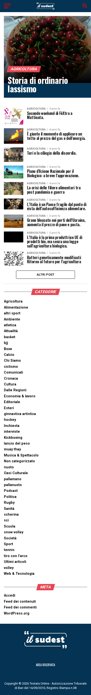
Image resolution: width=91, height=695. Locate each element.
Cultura (10, 384)
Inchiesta (11, 426)
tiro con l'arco (15, 556)
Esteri (9, 408)
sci (6, 520)
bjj (6, 343)
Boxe (8, 349)
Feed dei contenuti (20, 601)
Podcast (11, 491)
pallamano (12, 479)
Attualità (11, 331)
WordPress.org (16, 613)
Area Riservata (45, 665)
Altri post (46, 274)
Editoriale (12, 402)
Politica (10, 497)
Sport (8, 544)
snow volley (13, 532)
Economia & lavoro (19, 396)
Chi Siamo (12, 361)
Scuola (9, 526)
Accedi (9, 595)
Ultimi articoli (15, 562)
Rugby (9, 503)
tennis (9, 550)
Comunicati (13, 372)
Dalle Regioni (15, 390)
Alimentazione (16, 307)
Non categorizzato (19, 461)
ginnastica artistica (20, 414)
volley (9, 568)
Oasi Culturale (16, 473)
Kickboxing (13, 438)
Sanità (9, 509)
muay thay (12, 449)
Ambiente (12, 319)
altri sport (12, 313)
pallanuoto (13, 485)
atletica (10, 325)
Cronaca (11, 378)
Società (10, 538)
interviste (12, 432)
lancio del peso (17, 443)
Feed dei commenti (20, 607)
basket (9, 337)
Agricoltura (13, 301)
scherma (11, 514)
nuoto (9, 467)
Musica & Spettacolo (21, 455)
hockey (10, 420)
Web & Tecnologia (19, 574)
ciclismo (11, 367)
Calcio (9, 355)
